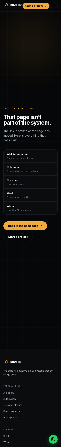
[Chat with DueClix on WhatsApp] (53, 439)
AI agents (8, 392)
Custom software (12, 405)
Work (6, 442)
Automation (9, 398)
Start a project (34, 5)
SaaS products (11, 411)
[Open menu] (54, 5)
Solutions (8, 436)
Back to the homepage (23, 225)
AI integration (10, 417)
